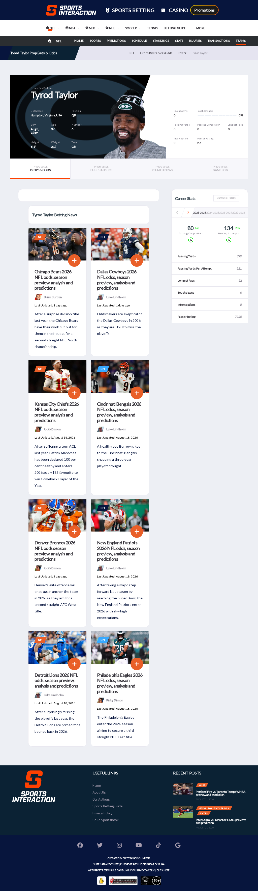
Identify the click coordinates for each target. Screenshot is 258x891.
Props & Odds (40, 169)
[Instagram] (119, 846)
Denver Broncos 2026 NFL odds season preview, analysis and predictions (55, 551)
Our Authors (101, 799)
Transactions (219, 40)
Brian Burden (53, 297)
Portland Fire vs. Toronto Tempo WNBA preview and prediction (220, 793)
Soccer (131, 28)
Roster (182, 53)
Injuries (195, 40)
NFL (52, 28)
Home (79, 40)
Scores (95, 40)
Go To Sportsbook (105, 820)
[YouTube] (139, 846)
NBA (72, 28)
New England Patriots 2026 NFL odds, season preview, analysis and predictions (118, 551)
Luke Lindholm (116, 297)
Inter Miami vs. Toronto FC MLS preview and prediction (220, 821)
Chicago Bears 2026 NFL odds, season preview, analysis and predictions (54, 280)
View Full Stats (226, 198)
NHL (112, 28)
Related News (162, 169)
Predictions (116, 40)
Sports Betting (132, 10)
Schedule (139, 40)
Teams (241, 40)
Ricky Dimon (52, 429)
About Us (99, 792)
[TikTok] (158, 846)
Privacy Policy (102, 813)
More (200, 28)
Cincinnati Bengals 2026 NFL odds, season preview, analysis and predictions (119, 412)
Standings (161, 40)
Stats (179, 40)
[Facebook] (80, 846)
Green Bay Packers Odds (156, 53)
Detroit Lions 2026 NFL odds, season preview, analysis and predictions (56, 680)
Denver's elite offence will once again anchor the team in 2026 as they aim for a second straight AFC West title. (56, 598)
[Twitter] (100, 846)
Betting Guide (175, 28)
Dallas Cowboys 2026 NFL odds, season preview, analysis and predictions (117, 280)
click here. (163, 870)
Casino (178, 10)
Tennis (152, 28)
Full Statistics (101, 169)
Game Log (220, 169)
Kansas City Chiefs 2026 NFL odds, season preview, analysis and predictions (57, 412)
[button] (188, 212)
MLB (91, 28)
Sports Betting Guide (107, 806)
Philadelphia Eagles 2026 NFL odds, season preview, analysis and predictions (119, 683)
